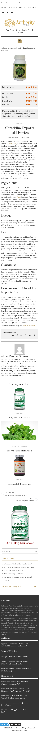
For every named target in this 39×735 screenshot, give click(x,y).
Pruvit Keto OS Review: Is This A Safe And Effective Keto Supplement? (14, 697)
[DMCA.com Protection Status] (11, 724)
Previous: (9, 493)
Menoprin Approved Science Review (14, 657)
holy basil (12, 144)
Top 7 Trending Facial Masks (13, 574)
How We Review (15, 8)
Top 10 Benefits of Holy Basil (19, 451)
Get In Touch (30, 8)
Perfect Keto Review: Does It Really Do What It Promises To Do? (15, 683)
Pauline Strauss (13, 137)
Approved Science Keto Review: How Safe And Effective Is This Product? (14, 645)
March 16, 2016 (26, 137)
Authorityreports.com (19, 730)
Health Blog (16, 446)
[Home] (19, 22)
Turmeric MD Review (9, 651)
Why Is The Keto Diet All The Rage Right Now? (19, 567)
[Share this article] (13, 335)
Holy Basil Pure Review (19, 417)
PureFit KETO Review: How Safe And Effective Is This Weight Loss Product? (15, 690)
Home (3, 8)
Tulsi (19, 197)
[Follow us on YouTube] (11, 12)
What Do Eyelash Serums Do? (14, 570)
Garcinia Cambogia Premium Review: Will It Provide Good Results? (14, 663)
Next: (31, 498)
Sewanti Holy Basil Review (19, 484)
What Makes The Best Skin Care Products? (18, 564)
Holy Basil (19, 123)
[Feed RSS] (3, 12)
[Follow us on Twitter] (7, 12)
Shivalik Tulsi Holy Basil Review (16, 495)
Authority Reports (29, 326)
